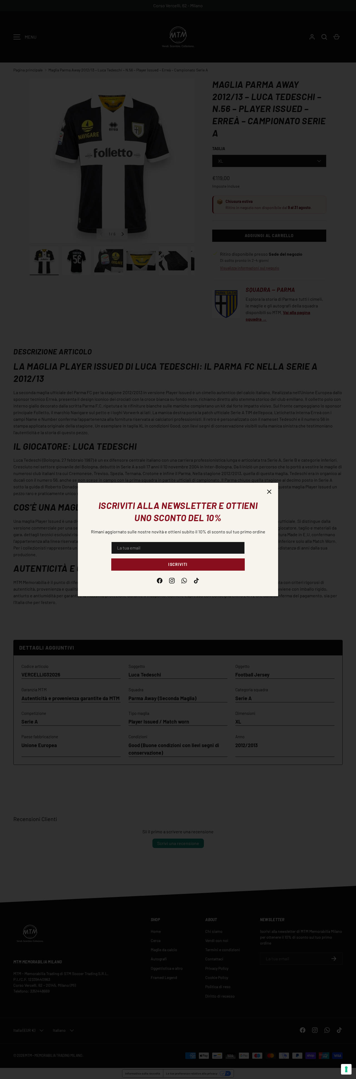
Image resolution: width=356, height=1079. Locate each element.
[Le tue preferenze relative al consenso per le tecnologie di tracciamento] (346, 1069)
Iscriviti (177, 564)
